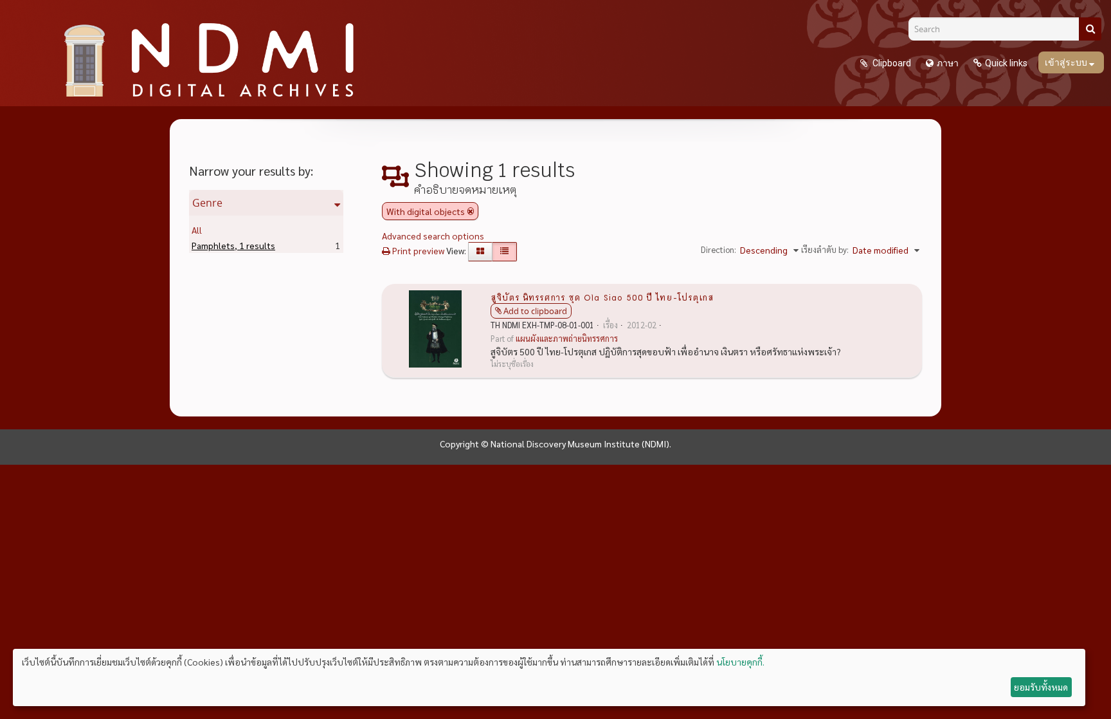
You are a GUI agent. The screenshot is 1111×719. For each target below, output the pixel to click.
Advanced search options (433, 235)
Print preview (417, 250)
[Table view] (504, 251)
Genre (207, 203)
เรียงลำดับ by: (825, 249)
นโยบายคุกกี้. (740, 662)
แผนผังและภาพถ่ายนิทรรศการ (567, 338)
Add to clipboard (535, 311)
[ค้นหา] (1090, 29)
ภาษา (948, 63)
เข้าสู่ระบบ (1067, 62)
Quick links (1006, 63)
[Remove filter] (470, 211)
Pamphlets (233, 245)
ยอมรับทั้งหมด (1041, 687)
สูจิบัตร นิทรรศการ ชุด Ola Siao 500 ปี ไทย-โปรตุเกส (602, 296)
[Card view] (480, 251)
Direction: (718, 249)
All (197, 230)
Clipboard (891, 63)
